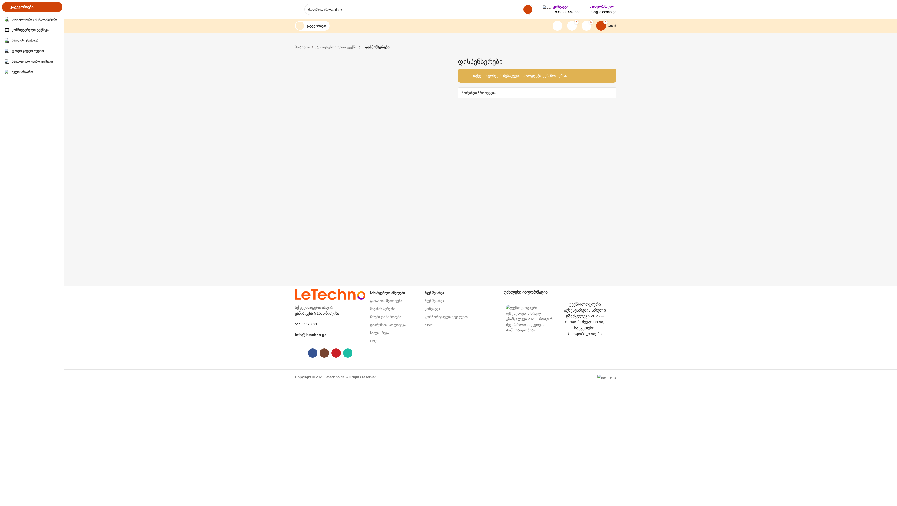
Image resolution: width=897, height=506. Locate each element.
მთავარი (302, 47)
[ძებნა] (527, 9)
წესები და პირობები (385, 317)
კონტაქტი (432, 309)
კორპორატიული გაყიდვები (446, 317)
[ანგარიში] (557, 25)
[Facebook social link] (312, 353)
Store (429, 325)
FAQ (373, 341)
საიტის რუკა (379, 333)
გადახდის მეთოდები (386, 301)
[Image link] (330, 294)
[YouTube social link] (336, 353)
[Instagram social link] (324, 353)
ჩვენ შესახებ (434, 301)
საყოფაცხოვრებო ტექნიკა (337, 47)
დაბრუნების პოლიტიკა (388, 325)
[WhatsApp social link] (347, 353)
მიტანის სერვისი (382, 309)
